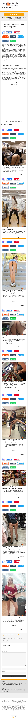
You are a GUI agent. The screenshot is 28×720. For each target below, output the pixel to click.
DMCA (17, 709)
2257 (14, 709)
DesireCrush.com (18, 18)
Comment (4, 651)
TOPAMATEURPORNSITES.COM (18, 17)
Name (4, 667)
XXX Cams (20, 19)
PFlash (14, 638)
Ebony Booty (14, 121)
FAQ (14, 710)
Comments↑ (22, 174)
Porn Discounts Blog (10, 19)
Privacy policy (23, 709)
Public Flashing (7, 8)
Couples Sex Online (19, 121)
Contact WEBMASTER (7, 709)
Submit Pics (15, 14)
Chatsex (16, 19)
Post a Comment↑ (21, 82)
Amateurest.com (8, 121)
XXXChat (10, 18)
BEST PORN (9, 17)
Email (4, 671)
